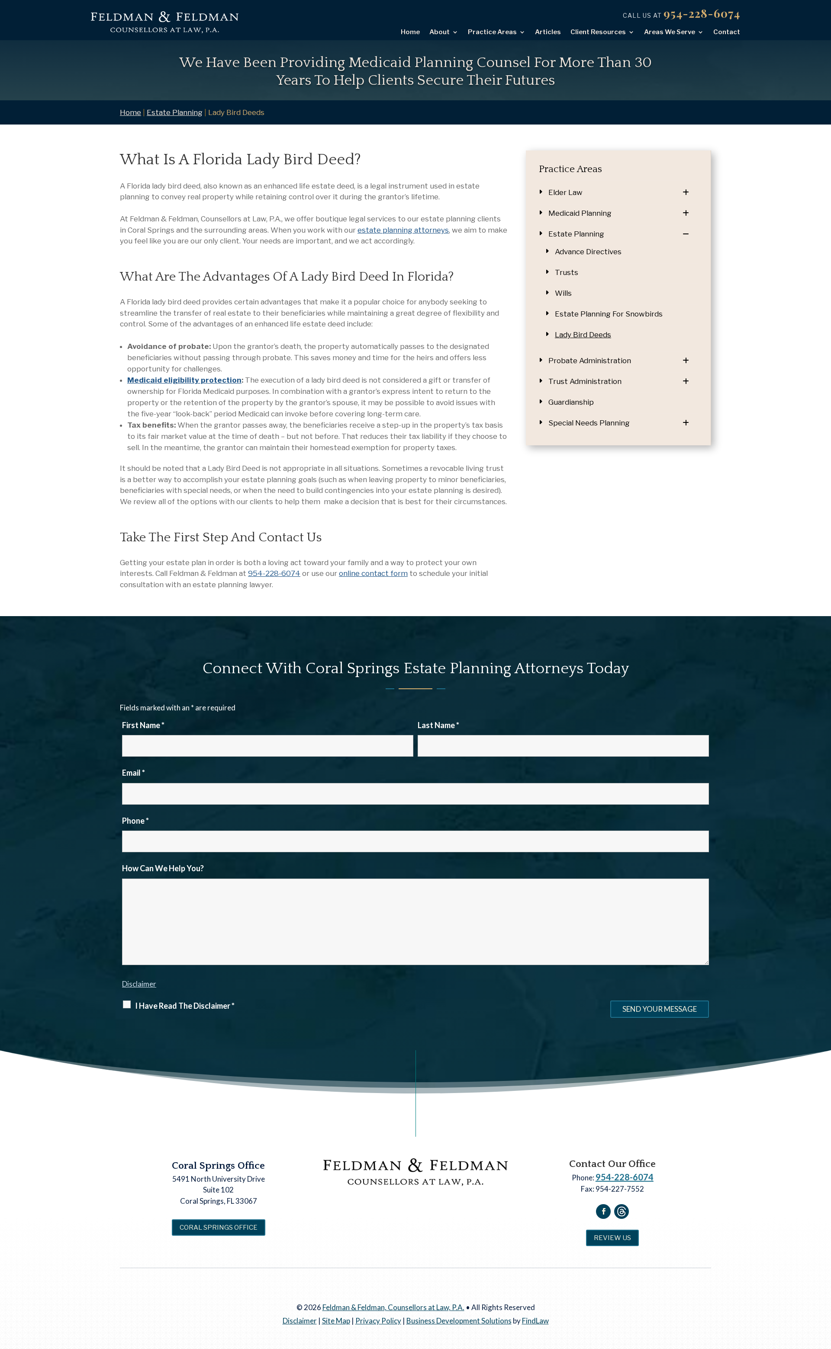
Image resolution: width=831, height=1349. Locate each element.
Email (133, 772)
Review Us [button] (612, 1238)
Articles (548, 32)
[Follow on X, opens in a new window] (621, 1211)
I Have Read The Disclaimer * (185, 1005)
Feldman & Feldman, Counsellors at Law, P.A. (393, 1307)
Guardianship (571, 402)
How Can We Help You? (163, 868)
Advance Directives (588, 251)
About (439, 32)
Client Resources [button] (598, 32)
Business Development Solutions (459, 1320)
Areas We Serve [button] (669, 32)
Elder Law (565, 192)
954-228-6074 (702, 13)
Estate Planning (576, 234)
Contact (726, 32)
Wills (563, 293)
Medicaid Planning (580, 213)
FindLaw (535, 1320)
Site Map (336, 1320)
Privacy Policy (378, 1320)
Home (410, 32)
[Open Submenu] (690, 192)
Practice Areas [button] (492, 32)
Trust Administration (585, 381)
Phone (135, 820)
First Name (143, 725)
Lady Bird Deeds (583, 334)
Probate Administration (589, 360)
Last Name (438, 725)
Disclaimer (139, 983)
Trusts (566, 272)
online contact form (373, 573)
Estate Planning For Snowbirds (609, 314)
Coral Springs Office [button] (219, 1227)
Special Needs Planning (589, 423)
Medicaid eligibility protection (184, 380)
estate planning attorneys (403, 230)
